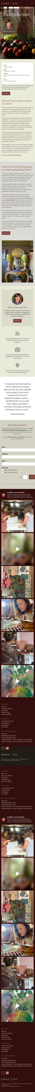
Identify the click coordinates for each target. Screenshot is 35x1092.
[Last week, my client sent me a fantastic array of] (17, 648)
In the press (4, 710)
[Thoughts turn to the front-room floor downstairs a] (17, 615)
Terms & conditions (6, 714)
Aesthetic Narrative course (8, 735)
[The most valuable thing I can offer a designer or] (17, 516)
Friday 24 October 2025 (11, 472)
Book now (6, 93)
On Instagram (5, 725)
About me (4, 706)
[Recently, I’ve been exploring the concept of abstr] (17, 549)
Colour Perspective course (8, 737)
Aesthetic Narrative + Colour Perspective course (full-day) (16, 741)
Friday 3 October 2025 (10, 470)
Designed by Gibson (5, 1086)
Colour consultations (6, 708)
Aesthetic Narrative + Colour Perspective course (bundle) (16, 739)
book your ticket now (15, 155)
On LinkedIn (4, 727)
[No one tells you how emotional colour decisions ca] (17, 582)
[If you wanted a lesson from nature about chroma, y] (17, 681)
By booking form (5, 723)
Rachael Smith (11, 200)
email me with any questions (16, 437)
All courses (4, 733)
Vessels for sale (5, 712)
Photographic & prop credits (14, 760)
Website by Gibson (4, 760)
